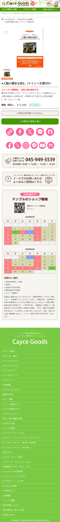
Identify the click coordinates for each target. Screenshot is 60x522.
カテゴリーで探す (30, 9)
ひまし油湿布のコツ (12, 409)
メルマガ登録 (9, 428)
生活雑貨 (7, 385)
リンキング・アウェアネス (15, 476)
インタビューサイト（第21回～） (18, 447)
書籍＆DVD (8, 394)
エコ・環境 (8, 399)
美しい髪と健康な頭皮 (13, 418)
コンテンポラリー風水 (13, 457)
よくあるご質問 (10, 486)
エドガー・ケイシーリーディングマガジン (21, 438)
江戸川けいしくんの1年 (13, 481)
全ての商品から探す (9, 9)
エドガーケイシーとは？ (14, 433)
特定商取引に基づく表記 (14, 510)
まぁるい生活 (9, 423)
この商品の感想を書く (30, 121)
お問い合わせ (9, 515)
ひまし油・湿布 (10, 356)
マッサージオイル (11, 361)
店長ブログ (8, 452)
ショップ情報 (9, 500)
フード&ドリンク (10, 375)
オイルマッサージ (11, 414)
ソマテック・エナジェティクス (16, 462)
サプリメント (9, 380)
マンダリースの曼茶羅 (13, 471)
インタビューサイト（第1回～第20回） (20, 442)
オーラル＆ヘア (10, 370)
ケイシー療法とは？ (12, 404)
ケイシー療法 (9, 351)
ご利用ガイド (9, 491)
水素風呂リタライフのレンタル (16, 466)
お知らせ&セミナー (50, 9)
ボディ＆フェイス (11, 366)
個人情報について (11, 505)
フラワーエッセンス (12, 390)
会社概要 (7, 495)
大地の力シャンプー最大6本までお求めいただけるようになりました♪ (23, 13)
